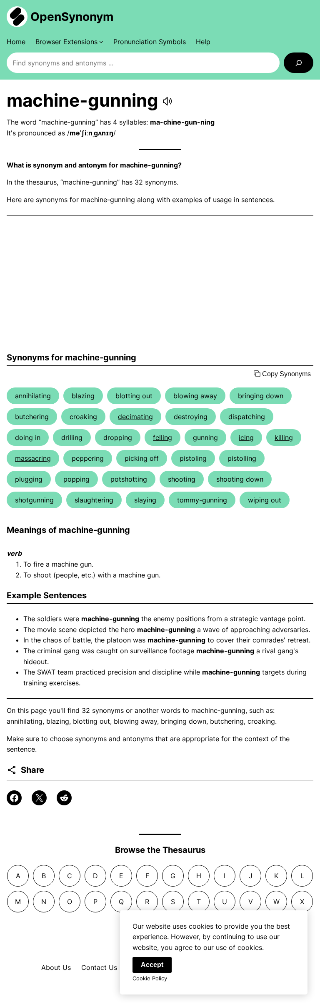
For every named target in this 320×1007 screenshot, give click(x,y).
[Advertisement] (160, 284)
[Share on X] (39, 797)
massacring (33, 458)
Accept (152, 964)
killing (284, 437)
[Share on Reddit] (64, 797)
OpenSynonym (72, 17)
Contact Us (99, 967)
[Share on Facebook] (14, 797)
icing (246, 437)
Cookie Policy (149, 978)
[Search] (298, 62)
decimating (135, 416)
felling (162, 437)
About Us (56, 967)
